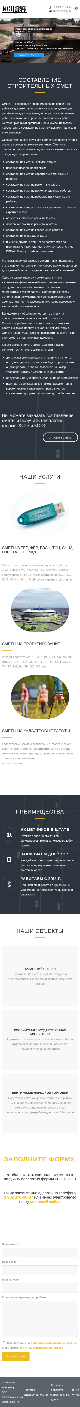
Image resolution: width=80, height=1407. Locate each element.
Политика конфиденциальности (37, 1392)
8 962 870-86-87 (62, 6)
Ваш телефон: (12, 1279)
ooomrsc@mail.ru (62, 10)
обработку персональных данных (54, 1343)
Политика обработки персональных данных (60, 1392)
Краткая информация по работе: (25, 1297)
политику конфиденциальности (41, 1347)
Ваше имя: (10, 1244)
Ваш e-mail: (10, 1261)
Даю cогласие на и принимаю (39, 1345)
